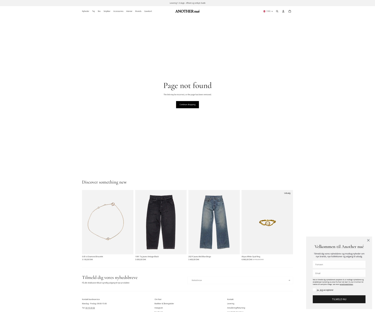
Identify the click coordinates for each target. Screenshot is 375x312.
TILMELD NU (339, 299)
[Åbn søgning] (277, 11)
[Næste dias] (129, 222)
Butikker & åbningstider (164, 303)
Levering (230, 303)
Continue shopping (187, 104)
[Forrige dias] (86, 222)
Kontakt (230, 299)
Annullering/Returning (236, 308)
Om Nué (158, 299)
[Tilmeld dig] (289, 280)
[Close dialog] (368, 240)
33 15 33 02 (90, 308)
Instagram (159, 308)
